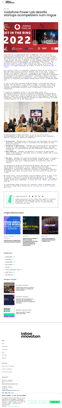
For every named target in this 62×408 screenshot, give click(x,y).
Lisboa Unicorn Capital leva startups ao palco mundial (12, 241)
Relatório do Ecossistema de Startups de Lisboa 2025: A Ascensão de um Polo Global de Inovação (25, 300)
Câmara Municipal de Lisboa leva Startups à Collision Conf (48, 240)
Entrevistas (8, 264)
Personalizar (33, 402)
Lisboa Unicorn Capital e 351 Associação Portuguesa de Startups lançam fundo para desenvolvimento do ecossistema (30, 242)
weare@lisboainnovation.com (10, 384)
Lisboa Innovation (10, 19)
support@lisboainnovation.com (10, 390)
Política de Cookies (13, 406)
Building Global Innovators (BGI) (15, 64)
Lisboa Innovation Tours (12, 269)
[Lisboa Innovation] (10, 1)
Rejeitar (44, 402)
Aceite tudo (55, 402)
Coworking (8, 259)
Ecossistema (8, 262)
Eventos (6, 236)
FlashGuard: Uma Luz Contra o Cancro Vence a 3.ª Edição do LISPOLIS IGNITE (25, 289)
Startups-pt (7, 238)
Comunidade (8, 257)
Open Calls (6, 8)
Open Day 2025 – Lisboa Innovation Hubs (23, 313)
